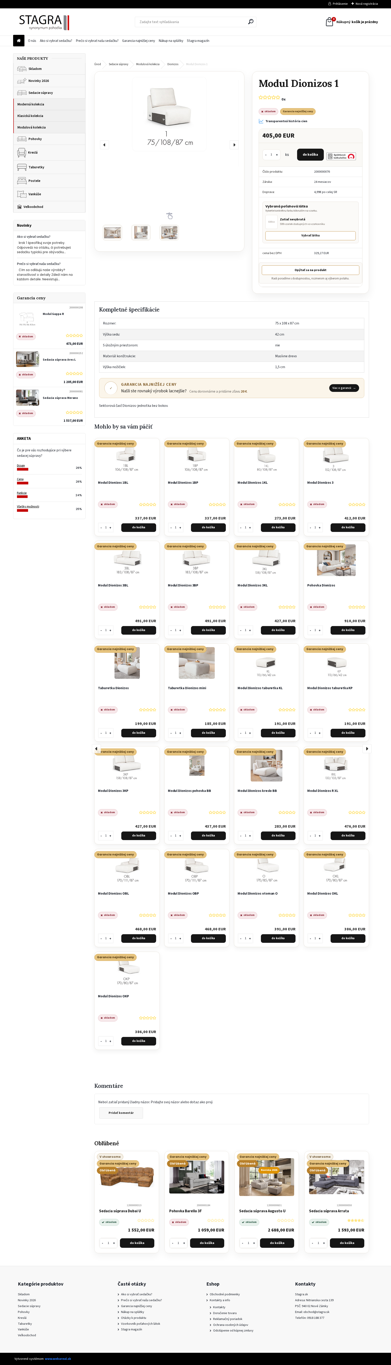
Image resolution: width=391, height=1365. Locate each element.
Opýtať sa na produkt (311, 270)
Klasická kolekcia (30, 115)
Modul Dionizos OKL (322, 893)
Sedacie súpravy (41, 92)
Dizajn (21, 465)
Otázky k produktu (133, 1317)
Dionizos (172, 64)
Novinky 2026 (39, 80)
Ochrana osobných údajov (230, 1324)
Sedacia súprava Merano (60, 398)
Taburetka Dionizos (113, 688)
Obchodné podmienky (225, 1294)
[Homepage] (18, 41)
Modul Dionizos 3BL (113, 585)
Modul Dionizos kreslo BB (257, 791)
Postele (34, 180)
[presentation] (104, 144)
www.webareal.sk (58, 1358)
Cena (20, 479)
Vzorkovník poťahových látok (140, 1323)
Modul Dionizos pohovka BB (189, 791)
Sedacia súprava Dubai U (120, 1211)
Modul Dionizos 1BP (183, 482)
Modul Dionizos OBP (183, 893)
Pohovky (35, 138)
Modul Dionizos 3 (320, 482)
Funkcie (22, 493)
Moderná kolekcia (30, 104)
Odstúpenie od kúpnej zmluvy (233, 1330)
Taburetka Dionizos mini (187, 688)
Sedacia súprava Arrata (329, 1211)
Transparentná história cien (286, 121)
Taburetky (36, 167)
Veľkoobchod (33, 206)
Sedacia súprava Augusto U (262, 1211)
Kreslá (33, 152)
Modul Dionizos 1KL (253, 482)
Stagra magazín (198, 40)
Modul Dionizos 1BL (113, 482)
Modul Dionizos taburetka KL (260, 688)
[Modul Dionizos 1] (169, 114)
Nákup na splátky (171, 40)
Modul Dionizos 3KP (113, 791)
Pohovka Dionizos (321, 585)
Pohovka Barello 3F (185, 1211)
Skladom (35, 68)
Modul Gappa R (53, 314)
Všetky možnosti (28, 506)
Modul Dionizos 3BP (183, 585)
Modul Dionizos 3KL (253, 585)
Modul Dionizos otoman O (258, 893)
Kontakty (219, 1307)
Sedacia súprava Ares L (59, 359)
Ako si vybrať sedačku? (56, 40)
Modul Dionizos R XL (322, 791)
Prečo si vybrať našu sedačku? (97, 40)
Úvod (97, 64)
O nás (32, 40)
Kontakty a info (220, 1300)
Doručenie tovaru (225, 1313)
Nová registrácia (367, 4)
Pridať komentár (121, 1112)
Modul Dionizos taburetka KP (330, 688)
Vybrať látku (310, 235)
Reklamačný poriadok (227, 1319)
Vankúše (35, 194)
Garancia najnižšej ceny (138, 40)
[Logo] (44, 22)
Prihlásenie (340, 4)
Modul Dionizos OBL (113, 893)
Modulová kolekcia (31, 127)
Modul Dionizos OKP (113, 996)
